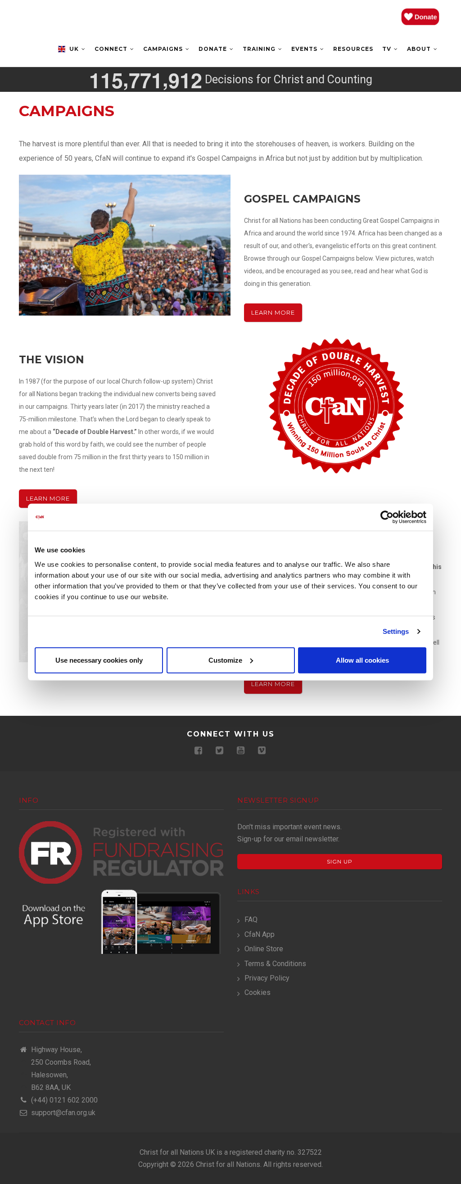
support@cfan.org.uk (62, 1112)
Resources (353, 48)
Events (305, 48)
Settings (396, 631)
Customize (225, 660)
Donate (214, 48)
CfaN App (259, 934)
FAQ (251, 919)
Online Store (263, 948)
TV (387, 48)
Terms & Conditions (275, 963)
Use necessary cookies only (99, 660)
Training (260, 48)
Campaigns (164, 48)
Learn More (273, 312)
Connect (112, 48)
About (420, 48)
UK (74, 48)
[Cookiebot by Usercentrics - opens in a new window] (387, 517)
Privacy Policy (266, 978)
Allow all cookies (362, 660)
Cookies (257, 992)
